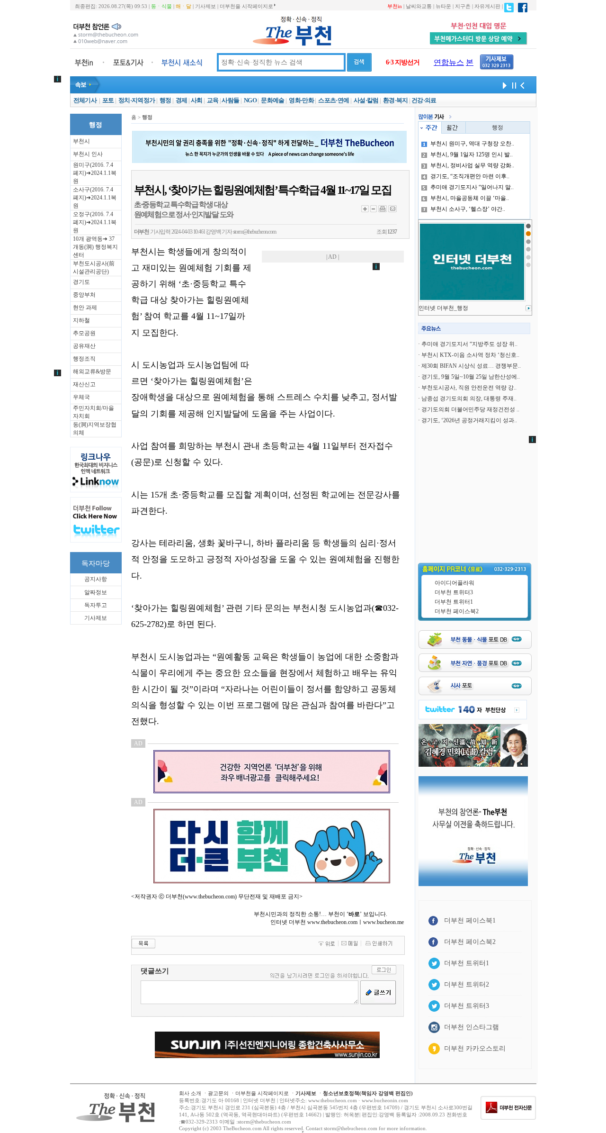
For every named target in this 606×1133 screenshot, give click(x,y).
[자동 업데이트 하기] (503, 84)
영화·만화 (301, 100)
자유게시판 (487, 6)
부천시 (81, 141)
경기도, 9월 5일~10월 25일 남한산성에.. (470, 376)
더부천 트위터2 (466, 984)
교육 (213, 100)
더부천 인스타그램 (471, 1027)
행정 (165, 100)
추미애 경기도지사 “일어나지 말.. (472, 187)
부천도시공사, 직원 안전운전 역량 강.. (469, 387)
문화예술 (272, 100)
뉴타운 (443, 6)
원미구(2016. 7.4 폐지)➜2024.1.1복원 (94, 173)
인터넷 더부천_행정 (443, 308)
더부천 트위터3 (454, 592)
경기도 (81, 282)
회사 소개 (190, 1093)
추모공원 (84, 333)
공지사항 (95, 579)
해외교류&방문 (92, 371)
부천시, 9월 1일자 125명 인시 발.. (471, 154)
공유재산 (84, 346)
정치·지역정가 (136, 100)
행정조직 (84, 358)
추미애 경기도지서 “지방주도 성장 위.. (469, 344)
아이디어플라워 (454, 583)
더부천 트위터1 (454, 601)
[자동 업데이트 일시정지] (512, 84)
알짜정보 (95, 592)
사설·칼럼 (366, 100)
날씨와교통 (419, 6)
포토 (108, 100)
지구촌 (463, 6)
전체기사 (85, 100)
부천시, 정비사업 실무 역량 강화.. (472, 165)
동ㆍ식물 (161, 6)
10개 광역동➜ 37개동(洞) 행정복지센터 (95, 247)
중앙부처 (84, 294)
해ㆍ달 (183, 6)
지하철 (81, 320)
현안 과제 (85, 307)
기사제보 (205, 6)
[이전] (522, 84)
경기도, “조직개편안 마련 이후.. (469, 176)
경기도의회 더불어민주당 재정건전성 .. (470, 409)
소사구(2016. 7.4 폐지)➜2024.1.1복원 (94, 197)
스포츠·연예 (333, 100)
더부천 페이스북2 (457, 611)
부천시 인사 (88, 154)
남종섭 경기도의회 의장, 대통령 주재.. (469, 398)
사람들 (230, 100)
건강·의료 (424, 100)
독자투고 (95, 605)
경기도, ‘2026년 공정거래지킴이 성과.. (469, 420)
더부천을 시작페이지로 (246, 6)
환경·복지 (395, 100)
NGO (250, 100)
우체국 (81, 397)
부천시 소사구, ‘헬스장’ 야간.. (467, 209)
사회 (197, 100)
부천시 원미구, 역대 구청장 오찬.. (472, 143)
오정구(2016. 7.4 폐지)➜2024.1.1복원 (94, 222)
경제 (181, 100)
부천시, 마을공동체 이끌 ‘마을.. (469, 198)
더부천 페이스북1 (470, 920)
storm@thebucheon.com (254, 231)
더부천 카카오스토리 (475, 1048)
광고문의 (218, 1093)
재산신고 (84, 384)
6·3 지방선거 (402, 62)
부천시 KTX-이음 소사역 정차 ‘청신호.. (470, 355)
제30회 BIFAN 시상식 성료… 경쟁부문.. (471, 366)
